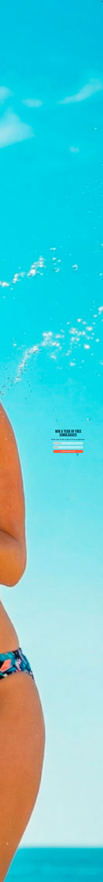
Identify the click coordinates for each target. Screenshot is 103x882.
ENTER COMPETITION (68, 451)
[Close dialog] (101, 1)
